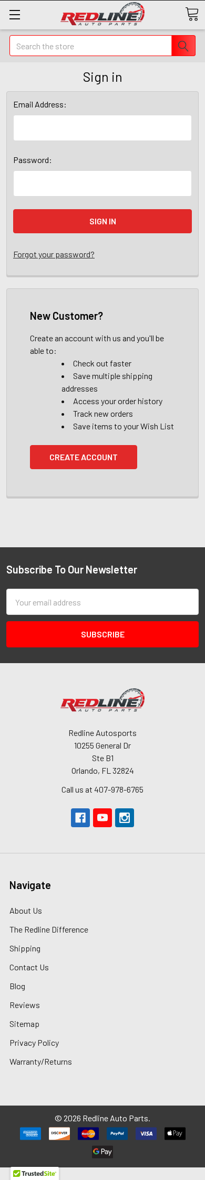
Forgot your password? (54, 254)
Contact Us (29, 967)
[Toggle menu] (14, 14)
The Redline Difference (48, 929)
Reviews (24, 1005)
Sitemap (24, 1024)
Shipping (24, 948)
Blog (17, 986)
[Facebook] (80, 817)
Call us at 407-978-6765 (103, 789)
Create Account (83, 457)
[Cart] (192, 14)
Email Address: (40, 104)
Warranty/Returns (40, 1061)
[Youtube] (102, 817)
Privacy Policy (34, 1042)
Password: (32, 160)
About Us (25, 910)
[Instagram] (124, 817)
